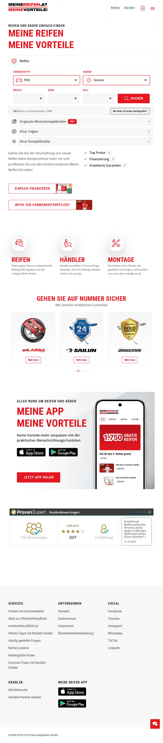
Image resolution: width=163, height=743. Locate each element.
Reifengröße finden (21, 655)
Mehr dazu (33, 360)
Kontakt (63, 611)
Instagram (115, 626)
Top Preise (97, 153)
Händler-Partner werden (24, 697)
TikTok (112, 641)
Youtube (113, 618)
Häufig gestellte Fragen (24, 641)
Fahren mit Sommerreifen (26, 611)
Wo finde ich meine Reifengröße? (130, 111)
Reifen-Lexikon (18, 648)
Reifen (115, 8)
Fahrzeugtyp (21, 71)
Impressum (66, 626)
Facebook (115, 611)
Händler (129, 8)
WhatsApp (115, 633)
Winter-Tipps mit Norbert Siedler (30, 633)
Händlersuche (18, 690)
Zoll (86, 90)
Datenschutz (67, 618)
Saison (87, 71)
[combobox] (47, 80)
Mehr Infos (140, 512)
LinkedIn (114, 648)
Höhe (51, 90)
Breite (17, 90)
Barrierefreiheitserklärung (75, 633)
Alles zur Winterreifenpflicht (27, 618)
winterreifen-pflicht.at (23, 626)
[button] (75, 371)
